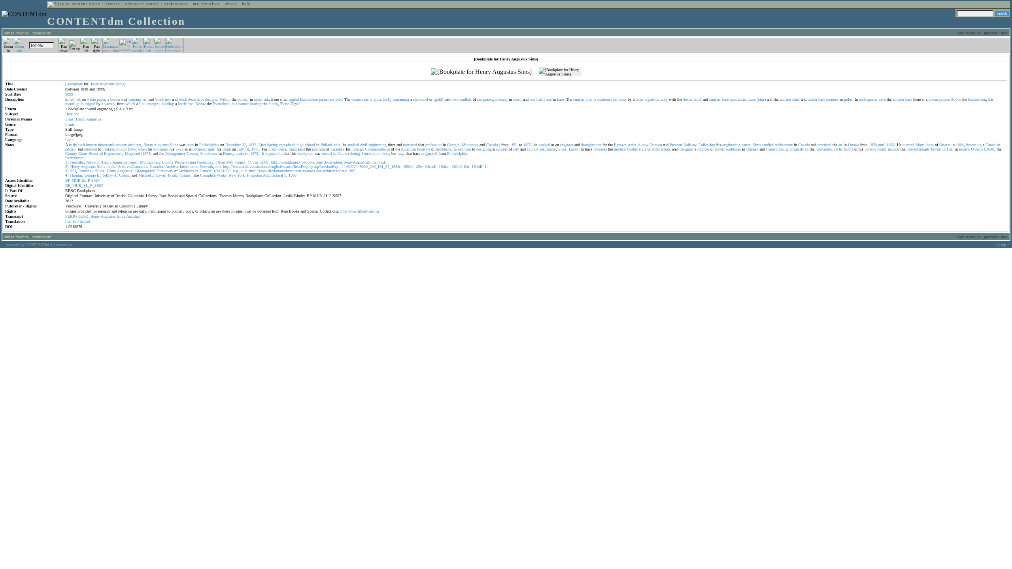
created (326, 153)
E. (98, 175)
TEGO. (83, 216)
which (130, 104)
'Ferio (284, 104)
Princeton (254, 175)
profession (433, 145)
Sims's (366, 153)
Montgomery (175, 153)
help (246, 4)
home (94, 4)
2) (66, 166)
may (401, 153)
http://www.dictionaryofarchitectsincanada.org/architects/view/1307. (302, 171)
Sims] (120, 84)
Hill (73, 171)
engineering (377, 145)
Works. (222, 175)
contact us (64, 245)
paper (101, 99)
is (281, 99)
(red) (386, 99)
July (240, 149)
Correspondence (377, 149)
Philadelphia (209, 145)
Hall (950, 149)
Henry (94, 84)
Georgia (453, 145)
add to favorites (16, 33)
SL (84, 180)
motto (273, 104)
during (355, 153)
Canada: (206, 171)
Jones (929, 145)
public (720, 149)
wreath (109, 104)
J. (98, 162)
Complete (207, 175)
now (645, 145)
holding (168, 104)
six (479, 99)
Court (82, 153)
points (488, 99)
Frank (172, 175)
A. (116, 175)
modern (620, 149)
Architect (133, 216)
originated (429, 153)
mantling (72, 104)
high (300, 145)
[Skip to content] (67, 4)
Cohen (124, 175)
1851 (514, 145)
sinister (579, 99)
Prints (70, 124)
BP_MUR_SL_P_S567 (84, 185)
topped (90, 104)
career (746, 145)
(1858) (989, 149)
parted (324, 99)
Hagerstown (113, 153)
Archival (172, 166)
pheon (933, 99)
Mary (920, 145)
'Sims (99, 171)
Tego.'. (296, 104)
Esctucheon (977, 99)
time (376, 153)
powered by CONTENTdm (29, 245)
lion (142, 104)
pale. (339, 99)
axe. (191, 104)
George (90, 175)
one (532, 99)
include (893, 149)
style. (838, 149)
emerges (153, 104)
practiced (410, 145)
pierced (500, 99)
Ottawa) (655, 145)
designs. (211, 99)
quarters (736, 99)
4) (66, 175)
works (882, 149)
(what (632, 145)
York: (241, 175)
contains (135, 99)
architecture (784, 145)
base (725, 99)
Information (189, 166)
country (533, 149)
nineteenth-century (112, 145)
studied (353, 145)
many (272, 149)
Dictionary (165, 171)
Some (848, 149)
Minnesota (470, 145)
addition (464, 149)
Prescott (676, 145)
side (365, 99)
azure (751, 99)
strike (72, 221)
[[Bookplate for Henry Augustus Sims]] (481, 71)
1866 (132, 149)
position (318, 149)
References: (74, 158)
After (262, 145)
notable (870, 149)
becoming (974, 145)
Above (956, 99)
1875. (256, 149)
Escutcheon (309, 99)
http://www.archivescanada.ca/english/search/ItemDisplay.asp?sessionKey (280, 166)
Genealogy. (205, 162)
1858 (873, 145)
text (168, 99)
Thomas (76, 175)
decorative (196, 99)
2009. (265, 162)
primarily (796, 149)
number (502, 149)
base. (561, 99)
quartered (604, 99)
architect (134, 145)
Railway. (690, 145)
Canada (492, 145)
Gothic (632, 149)
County (71, 153)
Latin (69, 140)
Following (707, 145)
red (72, 99)
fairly (73, 145)
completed (287, 145)
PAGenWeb (224, 162)
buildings (733, 149)
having (272, 145)
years (282, 149)
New (232, 175)
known (574, 149)
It (263, 153)
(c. (247, 153)
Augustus (107, 84)
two (456, 99)
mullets (466, 99)
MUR (76, 180)
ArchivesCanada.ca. (133, 166)
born (190, 145)
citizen (70, 149)
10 (247, 149)
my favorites (206, 4)
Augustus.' (125, 171)
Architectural (273, 175)
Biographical (145, 171)
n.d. (218, 166)
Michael (144, 175)
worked (544, 145)
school (310, 145)
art (840, 145)
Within (224, 99)
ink (78, 99)
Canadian (993, 145)
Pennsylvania (776, 149)
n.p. (236, 171)
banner (243, 104)
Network (206, 166)
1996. (293, 175)
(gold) (438, 99)
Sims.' (133, 162)
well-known (87, 145)
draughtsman (591, 145)
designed (686, 149)
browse (113, 4)
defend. (85, 221)
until (882, 145)
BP (67, 180)
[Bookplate (74, 84)
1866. (891, 145)
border (115, 99)
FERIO (71, 216)
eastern (964, 149)
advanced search (142, 4)
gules (378, 99)
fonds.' (111, 166)
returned (90, 149)
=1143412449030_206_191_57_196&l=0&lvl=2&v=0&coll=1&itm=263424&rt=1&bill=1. (414, 166)
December (233, 145)
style (642, 149)
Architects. (443, 149)
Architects (186, 171)
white (91, 99)
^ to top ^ (1001, 245)
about (230, 4)
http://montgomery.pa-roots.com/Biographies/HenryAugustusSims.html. (328, 162)
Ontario (752, 149)
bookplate (305, 153)
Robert (83, 171)
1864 (960, 145)
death (227, 149)
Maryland (132, 153)
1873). (255, 153)
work (179, 149)
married (908, 145)
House (93, 153)
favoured (600, 149)
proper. (944, 99)
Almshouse (208, 153)
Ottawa (853, 145)
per (332, 99)
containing (401, 99)
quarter (872, 99)
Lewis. (161, 175)
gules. (848, 99)
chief (517, 99)
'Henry (106, 162)
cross (623, 99)
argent (649, 99)
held (301, 149)
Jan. (256, 162)
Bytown (620, 145)
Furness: (185, 175)
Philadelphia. (457, 153)
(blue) (761, 99)
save (882, 99)
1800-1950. (222, 171)
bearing (255, 104)
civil (363, 145)
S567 (95, 180)
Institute (423, 149)
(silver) (660, 99)
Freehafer (77, 162)
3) (66, 171)
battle (540, 99)
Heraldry (72, 114)
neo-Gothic (824, 149)
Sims (69, 119)
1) (66, 162)
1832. (252, 145)
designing (484, 149)
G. (92, 171)
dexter (356, 99)
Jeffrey (108, 175)
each (862, 99)
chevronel (420, 99)
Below (200, 104)
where (142, 149)
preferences (176, 4)
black (159, 99)
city (516, 149)
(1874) (146, 153)
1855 (527, 145)
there (385, 153)
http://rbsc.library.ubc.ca (359, 211)
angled (294, 99)
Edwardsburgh (917, 149)
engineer (566, 145)
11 (250, 162)
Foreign (357, 149)
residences (548, 149)
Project (239, 162)
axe (548, 99)
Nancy (91, 162)
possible (275, 153)
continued (160, 149)
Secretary (337, 149)
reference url (41, 33)
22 (244, 145)
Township (938, 149)
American (408, 149)
